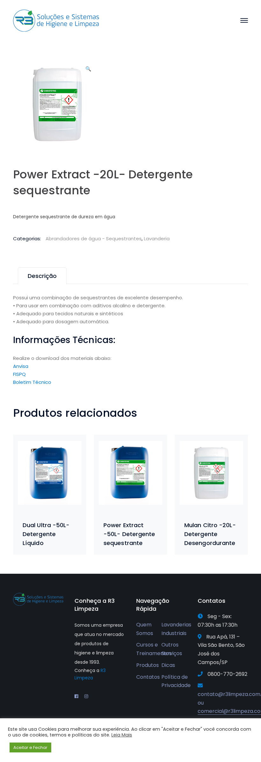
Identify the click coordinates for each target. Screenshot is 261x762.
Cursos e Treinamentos (154, 649)
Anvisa (20, 366)
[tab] (42, 275)
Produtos (147, 665)
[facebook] (76, 696)
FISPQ (19, 374)
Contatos (148, 677)
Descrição (42, 276)
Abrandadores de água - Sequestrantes (94, 238)
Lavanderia (157, 238)
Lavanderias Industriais (176, 629)
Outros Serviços (171, 649)
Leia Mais (121, 735)
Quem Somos (144, 629)
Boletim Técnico (32, 382)
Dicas (168, 665)
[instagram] (86, 696)
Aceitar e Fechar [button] (30, 747)
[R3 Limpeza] (56, 20)
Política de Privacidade (176, 681)
